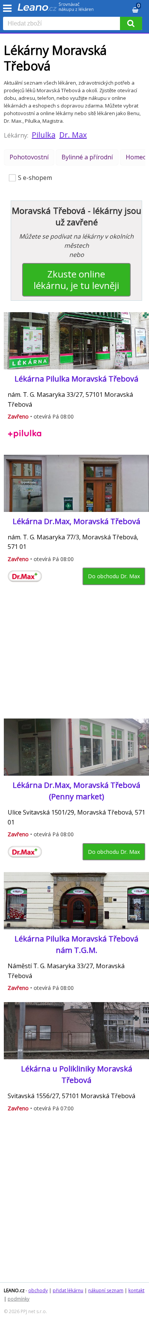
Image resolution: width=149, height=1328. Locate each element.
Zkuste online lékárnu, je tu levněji (76, 280)
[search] (63, 24)
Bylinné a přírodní (87, 157)
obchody (38, 1290)
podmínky (18, 1299)
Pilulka (43, 135)
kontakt (136, 1290)
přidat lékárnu (68, 1290)
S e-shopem (35, 177)
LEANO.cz (14, 1290)
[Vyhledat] (131, 23)
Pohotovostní (29, 157)
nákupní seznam (105, 1290)
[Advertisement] (73, 655)
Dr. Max (73, 135)
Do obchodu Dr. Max (114, 576)
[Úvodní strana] (56, 9)
